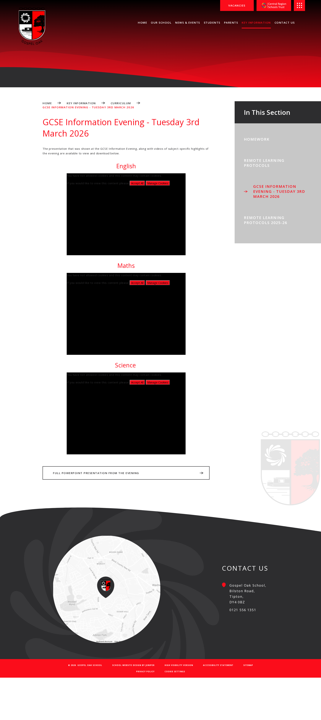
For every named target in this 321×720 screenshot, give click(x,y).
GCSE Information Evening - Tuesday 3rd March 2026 (88, 107)
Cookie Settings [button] (175, 671)
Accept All (137, 183)
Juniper (150, 665)
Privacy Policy (145, 671)
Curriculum (121, 103)
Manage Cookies (157, 183)
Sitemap (248, 665)
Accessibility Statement (218, 665)
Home (47, 103)
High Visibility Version (179, 665)
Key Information (81, 103)
